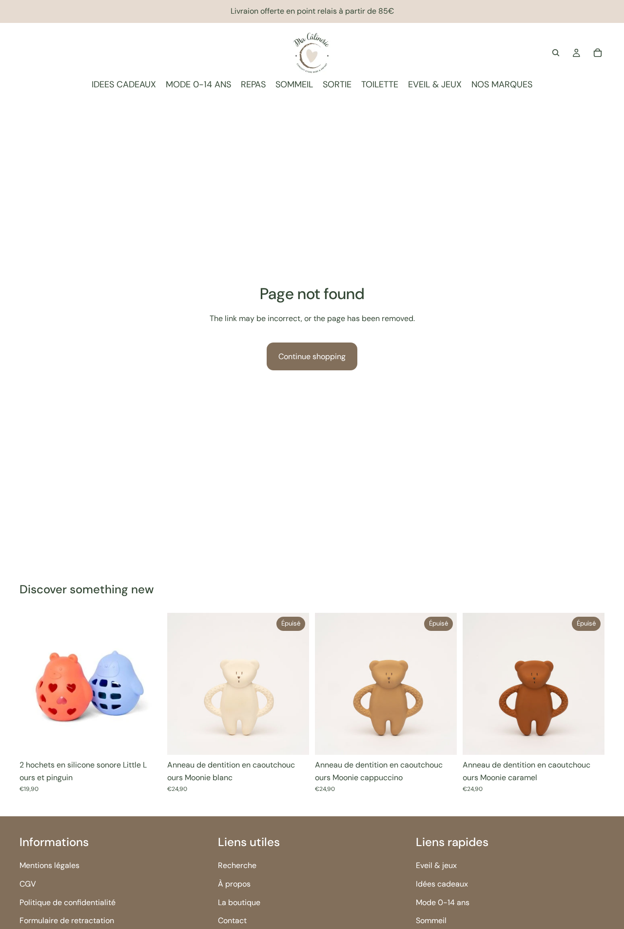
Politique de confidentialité (68, 902)
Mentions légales (49, 865)
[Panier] (597, 52)
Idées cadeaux (442, 884)
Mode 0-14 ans (442, 902)
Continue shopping (312, 356)
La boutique (239, 902)
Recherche (237, 865)
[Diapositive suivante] (146, 684)
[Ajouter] (146, 739)
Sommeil (431, 920)
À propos (234, 884)
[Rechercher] (555, 52)
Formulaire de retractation (67, 920)
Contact (232, 920)
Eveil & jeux (436, 865)
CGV (28, 884)
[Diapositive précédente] (34, 684)
